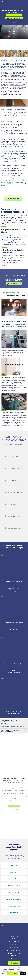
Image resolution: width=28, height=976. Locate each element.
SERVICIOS (14, 939)
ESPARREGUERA (14, 872)
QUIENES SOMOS (14, 936)
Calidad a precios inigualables (13, 727)
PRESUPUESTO (14, 942)
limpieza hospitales (6, 182)
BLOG (14, 944)
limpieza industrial (17, 182)
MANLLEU (14, 879)
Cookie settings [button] (13, 973)
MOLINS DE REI (14, 892)
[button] (14, 15)
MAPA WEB (14, 959)
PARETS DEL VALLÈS (14, 885)
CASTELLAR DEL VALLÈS (14, 906)
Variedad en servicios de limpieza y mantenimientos (13, 731)
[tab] (14, 722)
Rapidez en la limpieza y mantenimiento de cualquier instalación (11, 721)
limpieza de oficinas (20, 180)
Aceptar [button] (23, 973)
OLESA (8, 899)
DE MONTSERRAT (16, 899)
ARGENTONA (14, 913)
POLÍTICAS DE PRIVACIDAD (14, 953)
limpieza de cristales (6, 184)
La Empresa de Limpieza (7, 66)
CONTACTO (14, 947)
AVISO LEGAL (14, 956)
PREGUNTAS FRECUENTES (14, 950)
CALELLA (14, 865)
